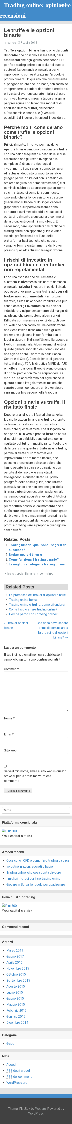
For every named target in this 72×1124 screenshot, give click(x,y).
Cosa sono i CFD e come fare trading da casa (37, 860)
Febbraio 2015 (16, 1010)
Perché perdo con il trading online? (33, 614)
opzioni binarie (26, 573)
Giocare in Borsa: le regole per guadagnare (35, 884)
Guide (10, 1043)
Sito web (10, 750)
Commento (12, 669)
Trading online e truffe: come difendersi (37, 604)
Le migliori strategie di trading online (37, 564)
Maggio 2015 (15, 1004)
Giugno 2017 (15, 956)
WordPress (36, 1113)
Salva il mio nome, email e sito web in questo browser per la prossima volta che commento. (35, 776)
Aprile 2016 (14, 962)
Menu (64, 5)
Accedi (11, 1065)
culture (12, 42)
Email (9, 734)
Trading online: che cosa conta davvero (33, 872)
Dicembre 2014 (17, 1022)
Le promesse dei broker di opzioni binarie (37, 595)
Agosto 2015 (15, 986)
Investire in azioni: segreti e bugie (29, 866)
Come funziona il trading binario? (34, 559)
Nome (9, 718)
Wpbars (40, 1109)
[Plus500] (9, 831)
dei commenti (19, 1077)
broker (11, 573)
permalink (46, 573)
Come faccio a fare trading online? (33, 609)
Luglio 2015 (14, 992)
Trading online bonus (23, 600)
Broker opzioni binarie (25, 555)
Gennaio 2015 (15, 1016)
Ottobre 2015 (16, 974)
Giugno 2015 (15, 998)
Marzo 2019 (14, 950)
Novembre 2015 (17, 968)
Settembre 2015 (18, 980)
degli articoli (18, 1071)
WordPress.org (16, 1083)
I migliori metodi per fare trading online (33, 878)
